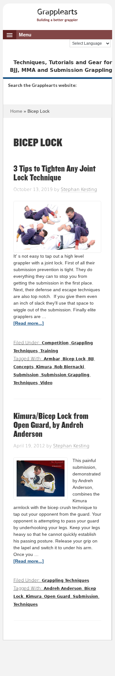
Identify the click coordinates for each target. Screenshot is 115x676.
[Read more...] (28, 323)
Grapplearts (57, 13)
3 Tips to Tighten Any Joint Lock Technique (54, 173)
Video (46, 383)
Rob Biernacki (69, 367)
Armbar (52, 359)
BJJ (91, 359)
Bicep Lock (74, 359)
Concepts (23, 367)
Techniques (25, 383)
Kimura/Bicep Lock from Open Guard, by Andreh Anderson (50, 425)
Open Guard (57, 596)
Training (49, 351)
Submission (26, 375)
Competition (55, 343)
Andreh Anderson (63, 588)
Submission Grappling (65, 375)
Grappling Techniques (65, 580)
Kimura (44, 367)
